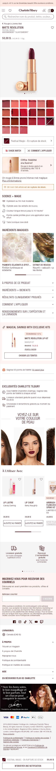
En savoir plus (38, 370)
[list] (28, 69)
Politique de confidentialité (14, 660)
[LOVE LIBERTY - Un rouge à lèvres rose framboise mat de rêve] (32, 121)
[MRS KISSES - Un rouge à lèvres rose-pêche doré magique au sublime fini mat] (15, 130)
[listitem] (28, 69)
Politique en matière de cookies (16, 665)
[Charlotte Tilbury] (28, 10)
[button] (5, 16)
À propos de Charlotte (12, 651)
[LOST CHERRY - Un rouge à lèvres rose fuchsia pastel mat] (23, 104)
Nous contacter (8, 734)
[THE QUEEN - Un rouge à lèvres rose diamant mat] (41, 121)
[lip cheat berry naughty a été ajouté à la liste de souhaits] (41, 479)
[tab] (24, 93)
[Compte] (44, 10)
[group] (17, 252)
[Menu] (3, 10)
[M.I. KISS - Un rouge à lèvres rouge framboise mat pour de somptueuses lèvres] (41, 112)
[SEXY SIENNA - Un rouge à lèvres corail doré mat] (15, 104)
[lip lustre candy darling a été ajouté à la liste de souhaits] (20, 479)
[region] (28, 343)
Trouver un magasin (11, 646)
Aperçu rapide (30, 349)
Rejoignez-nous (9, 656)
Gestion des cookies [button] (11, 742)
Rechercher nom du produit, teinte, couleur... (30, 16)
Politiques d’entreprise (30, 740)
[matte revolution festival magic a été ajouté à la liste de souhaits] (52, 27)
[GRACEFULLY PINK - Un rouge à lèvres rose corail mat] (32, 104)
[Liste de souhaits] (10, 10)
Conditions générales (11, 740)
